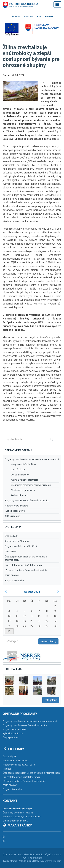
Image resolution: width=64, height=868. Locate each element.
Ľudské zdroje (18, 469)
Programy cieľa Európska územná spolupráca (27, 500)
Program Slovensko (14, 580)
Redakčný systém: (43, 861)
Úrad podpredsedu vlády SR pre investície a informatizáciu (26, 558)
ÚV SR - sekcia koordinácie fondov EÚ (28, 854)
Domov (16, 16)
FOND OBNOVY (12, 575)
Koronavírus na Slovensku (17, 541)
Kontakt (28, 16)
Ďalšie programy (12, 516)
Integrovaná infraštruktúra (23, 464)
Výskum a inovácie (20, 474)
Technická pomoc (19, 495)
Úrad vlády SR (11, 536)
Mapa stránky (20, 825)
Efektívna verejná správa (23, 490)
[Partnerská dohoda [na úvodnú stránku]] (20, 5)
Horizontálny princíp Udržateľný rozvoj (23, 565)
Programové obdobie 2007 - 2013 (21, 546)
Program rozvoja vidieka (16, 506)
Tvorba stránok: (10, 861)
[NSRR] (22, 655)
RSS (39, 16)
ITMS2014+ (10, 551)
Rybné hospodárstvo (15, 511)
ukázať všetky (48, 641)
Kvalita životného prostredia (24, 480)
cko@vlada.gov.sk (19, 821)
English (49, 16)
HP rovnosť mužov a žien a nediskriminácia (26, 570)
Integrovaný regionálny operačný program (31, 485)
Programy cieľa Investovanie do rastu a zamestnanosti (32, 459)
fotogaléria (51, 700)
